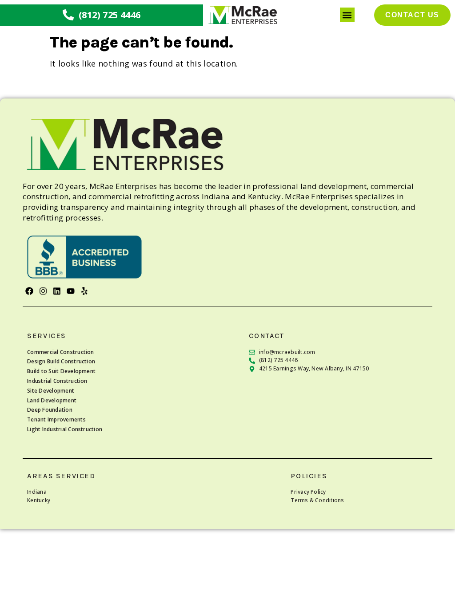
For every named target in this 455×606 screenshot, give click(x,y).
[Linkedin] (57, 291)
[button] (347, 15)
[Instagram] (42, 291)
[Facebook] (29, 291)
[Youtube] (70, 291)
